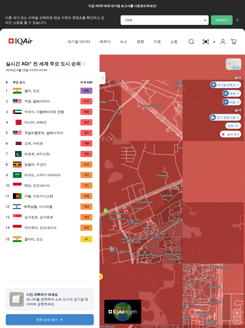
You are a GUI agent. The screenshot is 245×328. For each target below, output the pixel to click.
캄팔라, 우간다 (35, 164)
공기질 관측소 (226, 85)
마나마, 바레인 (35, 122)
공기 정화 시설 (226, 117)
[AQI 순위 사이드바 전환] (103, 78)
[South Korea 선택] (208, 42)
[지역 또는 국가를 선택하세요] (208, 42)
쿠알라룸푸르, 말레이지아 (43, 133)
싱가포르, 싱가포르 (38, 217)
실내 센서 (233, 134)
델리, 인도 (32, 91)
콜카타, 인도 (33, 239)
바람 (232, 102)
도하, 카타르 (33, 143)
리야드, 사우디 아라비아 (42, 175)
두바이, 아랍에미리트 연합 (44, 112)
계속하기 (221, 20)
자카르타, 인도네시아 (40, 228)
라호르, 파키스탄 (37, 154)
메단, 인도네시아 (37, 185)
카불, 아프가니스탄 (38, 196)
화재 (232, 93)
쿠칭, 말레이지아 (37, 101)
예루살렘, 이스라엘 (38, 206)
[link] (191, 41)
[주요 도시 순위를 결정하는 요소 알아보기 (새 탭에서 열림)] (84, 64)
